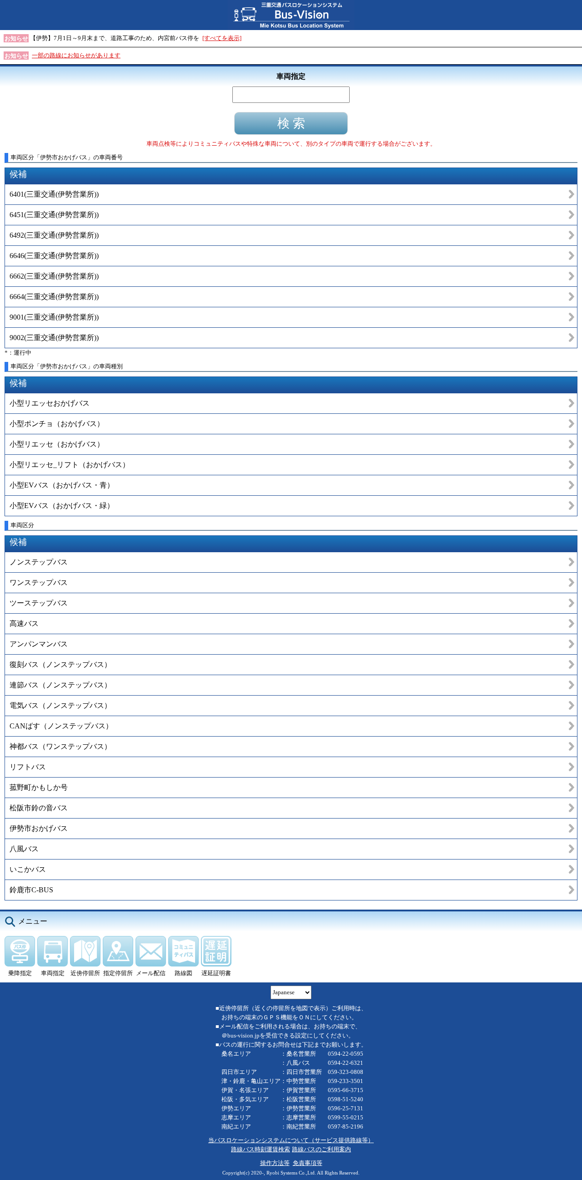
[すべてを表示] (221, 38)
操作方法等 (275, 1163)
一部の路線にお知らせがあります (76, 55)
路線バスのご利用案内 (321, 1149)
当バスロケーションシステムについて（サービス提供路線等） (291, 1140)
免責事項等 (307, 1163)
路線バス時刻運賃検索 (260, 1149)
